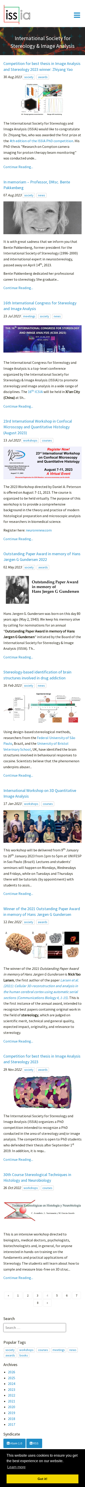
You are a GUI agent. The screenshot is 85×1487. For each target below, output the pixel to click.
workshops (30, 440)
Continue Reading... (18, 166)
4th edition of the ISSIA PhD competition (41, 141)
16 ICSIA (35, 391)
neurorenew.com (39, 530)
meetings (29, 316)
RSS (35, 1443)
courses (47, 440)
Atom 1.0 (16, 1443)
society (28, 77)
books (23, 1355)
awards (42, 77)
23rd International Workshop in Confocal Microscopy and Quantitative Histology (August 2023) (37, 427)
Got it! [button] (42, 1479)
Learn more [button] (16, 1467)
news (41, 195)
